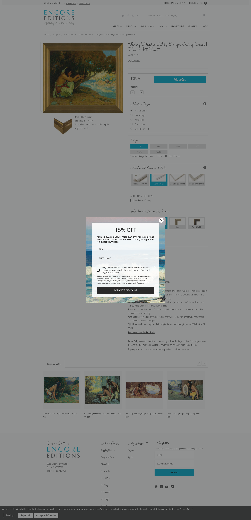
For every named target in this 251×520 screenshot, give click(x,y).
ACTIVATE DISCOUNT (125, 290)
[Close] (161, 220)
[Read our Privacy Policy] (152, 277)
